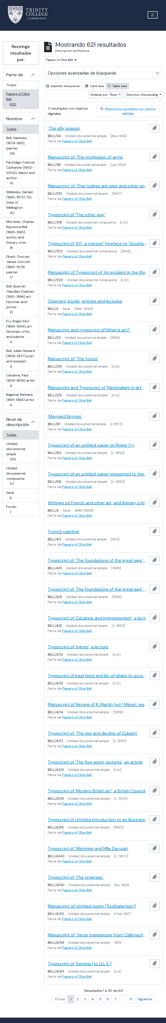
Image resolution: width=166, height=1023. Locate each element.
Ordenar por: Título (104, 95)
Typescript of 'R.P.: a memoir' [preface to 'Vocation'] (98, 243)
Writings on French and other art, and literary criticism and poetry (98, 502)
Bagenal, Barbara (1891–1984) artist (20, 399)
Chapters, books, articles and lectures (85, 301)
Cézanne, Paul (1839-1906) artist (20, 380)
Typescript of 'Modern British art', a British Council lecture (98, 790)
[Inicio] (30, 15)
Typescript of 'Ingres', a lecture (78, 646)
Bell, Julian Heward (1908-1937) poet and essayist (20, 358)
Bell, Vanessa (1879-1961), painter (18, 145)
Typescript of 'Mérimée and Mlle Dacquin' (88, 848)
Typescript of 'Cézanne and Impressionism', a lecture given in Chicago (98, 618)
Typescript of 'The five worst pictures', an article (95, 762)
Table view (119, 86)
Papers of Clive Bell (19, 99)
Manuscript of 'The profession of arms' (85, 157)
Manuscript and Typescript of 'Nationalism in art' (95, 387)
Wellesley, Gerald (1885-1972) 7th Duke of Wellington (19, 202)
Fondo (16, 509)
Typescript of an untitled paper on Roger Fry (91, 445)
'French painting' (64, 531)
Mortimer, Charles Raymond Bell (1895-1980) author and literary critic (20, 234)
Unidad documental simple (19, 451)
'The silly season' (64, 128)
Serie (16, 495)
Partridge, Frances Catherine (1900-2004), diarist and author (20, 172)
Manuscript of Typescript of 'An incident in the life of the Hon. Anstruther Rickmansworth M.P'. (98, 272)
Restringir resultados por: (20, 53)
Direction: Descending (143, 95)
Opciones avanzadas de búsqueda (82, 73)
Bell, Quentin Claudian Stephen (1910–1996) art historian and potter (20, 299)
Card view (96, 86)
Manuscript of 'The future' (73, 358)
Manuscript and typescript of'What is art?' (89, 329)
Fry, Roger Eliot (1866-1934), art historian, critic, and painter (19, 331)
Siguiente (145, 999)
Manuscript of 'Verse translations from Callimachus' (98, 934)
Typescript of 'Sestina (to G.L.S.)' (80, 963)
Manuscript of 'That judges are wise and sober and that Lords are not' (98, 185)
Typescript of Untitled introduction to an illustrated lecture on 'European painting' (98, 819)
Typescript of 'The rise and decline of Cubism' (92, 733)
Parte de (14, 75)
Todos (11, 85)
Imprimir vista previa (65, 86)
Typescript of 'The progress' (75, 877)
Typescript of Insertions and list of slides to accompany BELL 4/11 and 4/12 (98, 675)
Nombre (14, 119)
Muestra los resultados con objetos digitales (130, 111)
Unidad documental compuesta (18, 476)
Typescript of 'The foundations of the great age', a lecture (98, 560)
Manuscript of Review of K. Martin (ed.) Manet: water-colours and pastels (98, 704)
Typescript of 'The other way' (76, 214)
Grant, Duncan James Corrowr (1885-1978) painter (18, 267)
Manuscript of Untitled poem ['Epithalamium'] (92, 906)
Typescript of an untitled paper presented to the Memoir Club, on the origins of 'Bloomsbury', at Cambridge (98, 474)
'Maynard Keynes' (65, 416)
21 (130, 999)
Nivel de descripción (17, 422)
